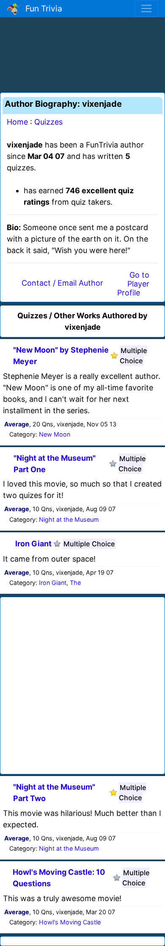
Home (17, 121)
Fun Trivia (41, 8)
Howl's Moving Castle (70, 922)
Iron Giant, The (60, 582)
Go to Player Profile (133, 283)
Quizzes (48, 121)
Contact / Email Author (62, 282)
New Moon (54, 434)
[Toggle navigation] (146, 8)
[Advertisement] (82, 53)
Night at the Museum (69, 519)
